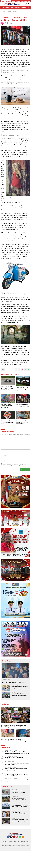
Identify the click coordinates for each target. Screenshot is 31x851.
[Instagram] (17, 836)
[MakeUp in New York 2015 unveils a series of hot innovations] (8, 380)
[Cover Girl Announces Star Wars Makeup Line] (23, 398)
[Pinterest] (14, 836)
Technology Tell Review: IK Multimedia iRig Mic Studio (22, 389)
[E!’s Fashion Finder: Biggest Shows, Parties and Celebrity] (8, 398)
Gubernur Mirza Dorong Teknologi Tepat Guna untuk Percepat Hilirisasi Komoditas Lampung (19, 694)
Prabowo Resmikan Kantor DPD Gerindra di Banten (16, 780)
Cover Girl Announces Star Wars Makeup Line (22, 405)
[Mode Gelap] (26, 4)
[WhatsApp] (20, 836)
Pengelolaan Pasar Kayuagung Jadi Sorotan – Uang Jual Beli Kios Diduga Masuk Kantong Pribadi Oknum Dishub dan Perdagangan (20, 806)
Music (2, 15)
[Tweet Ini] (19, 369)
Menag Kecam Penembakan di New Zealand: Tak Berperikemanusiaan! (16, 758)
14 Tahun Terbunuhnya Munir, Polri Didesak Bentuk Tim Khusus (16, 769)
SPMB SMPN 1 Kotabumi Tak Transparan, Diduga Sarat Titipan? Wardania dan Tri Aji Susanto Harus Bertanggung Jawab (8, 739)
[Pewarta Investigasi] (12, 4)
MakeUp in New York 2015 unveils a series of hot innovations (7, 388)
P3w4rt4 (6, 22)
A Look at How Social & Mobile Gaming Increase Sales (7, 422)
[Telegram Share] (25, 369)
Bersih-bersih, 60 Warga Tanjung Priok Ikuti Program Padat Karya (16, 775)
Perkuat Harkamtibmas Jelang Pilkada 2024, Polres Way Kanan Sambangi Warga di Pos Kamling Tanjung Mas (20, 820)
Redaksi (5, 841)
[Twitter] (11, 836)
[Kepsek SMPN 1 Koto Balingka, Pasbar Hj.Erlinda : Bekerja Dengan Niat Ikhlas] (23, 733)
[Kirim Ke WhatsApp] (28, 369)
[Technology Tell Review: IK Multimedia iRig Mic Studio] (23, 381)
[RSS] (23, 836)
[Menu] (2, 4)
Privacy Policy (24, 841)
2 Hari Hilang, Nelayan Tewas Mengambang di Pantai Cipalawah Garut (17, 763)
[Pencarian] (29, 4)
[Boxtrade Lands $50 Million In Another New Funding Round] (23, 415)
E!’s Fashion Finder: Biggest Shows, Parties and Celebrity (7, 406)
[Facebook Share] (16, 369)
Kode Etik (16, 841)
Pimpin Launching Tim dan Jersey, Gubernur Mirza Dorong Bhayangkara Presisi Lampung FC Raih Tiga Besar (15, 681)
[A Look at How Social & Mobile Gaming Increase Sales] (8, 415)
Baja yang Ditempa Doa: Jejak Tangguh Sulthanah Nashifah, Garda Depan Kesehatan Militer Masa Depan (20, 687)
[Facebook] (8, 836)
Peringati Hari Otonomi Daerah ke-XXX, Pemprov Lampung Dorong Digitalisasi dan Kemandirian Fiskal (20, 798)
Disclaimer (18, 843)
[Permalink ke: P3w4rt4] (2, 23)
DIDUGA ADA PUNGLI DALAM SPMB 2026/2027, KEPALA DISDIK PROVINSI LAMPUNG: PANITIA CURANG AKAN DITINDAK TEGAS (19, 791)
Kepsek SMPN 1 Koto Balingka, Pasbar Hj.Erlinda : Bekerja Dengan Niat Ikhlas (21, 739)
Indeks (10, 841)
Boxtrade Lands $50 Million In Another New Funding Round (22, 422)
